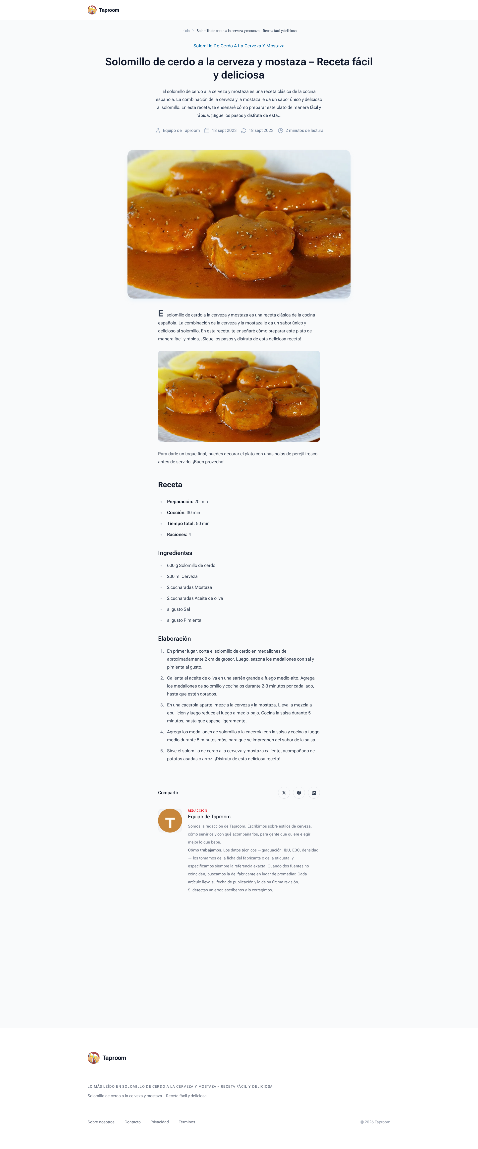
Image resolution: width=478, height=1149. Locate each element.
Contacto (132, 1122)
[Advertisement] (239, 959)
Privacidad (160, 1122)
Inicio (185, 31)
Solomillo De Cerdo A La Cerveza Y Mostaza (239, 45)
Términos (187, 1122)
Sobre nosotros (101, 1122)
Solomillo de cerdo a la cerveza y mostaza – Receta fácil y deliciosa (147, 1095)
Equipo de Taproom (181, 130)
